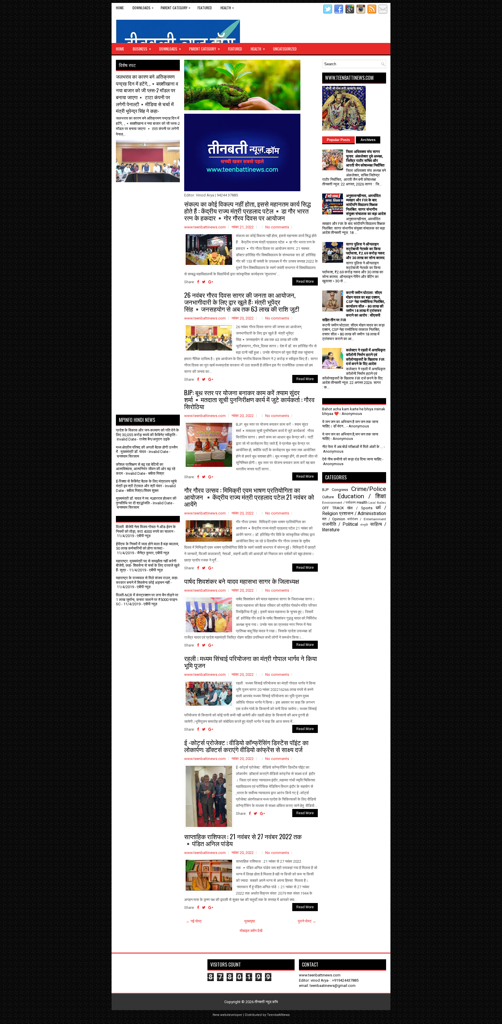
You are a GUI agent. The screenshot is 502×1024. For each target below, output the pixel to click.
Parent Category (175, 7)
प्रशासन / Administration (362, 513)
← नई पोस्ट (194, 921)
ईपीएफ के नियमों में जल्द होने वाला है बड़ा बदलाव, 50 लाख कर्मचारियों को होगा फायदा (147, 546)
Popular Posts (338, 140)
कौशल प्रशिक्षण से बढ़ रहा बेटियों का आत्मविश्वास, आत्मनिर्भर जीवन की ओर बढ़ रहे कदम (145, 469)
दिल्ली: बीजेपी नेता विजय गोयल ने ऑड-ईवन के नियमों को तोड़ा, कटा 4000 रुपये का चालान (146, 529)
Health (227, 7)
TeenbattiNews (278, 1015)
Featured (205, 7)
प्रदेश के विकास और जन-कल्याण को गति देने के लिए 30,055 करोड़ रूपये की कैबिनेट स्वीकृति (147, 432)
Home (120, 7)
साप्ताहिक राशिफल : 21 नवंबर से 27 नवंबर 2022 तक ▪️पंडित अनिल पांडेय (243, 840)
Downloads (142, 7)
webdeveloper (231, 1015)
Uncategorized (285, 49)
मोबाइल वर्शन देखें (251, 931)
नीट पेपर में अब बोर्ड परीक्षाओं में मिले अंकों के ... (352, 447)
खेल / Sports (359, 508)
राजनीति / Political (340, 524)
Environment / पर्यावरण (339, 503)
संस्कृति (364, 525)
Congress (340, 489)
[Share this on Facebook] (198, 282)
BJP (325, 489)
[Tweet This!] (203, 282)
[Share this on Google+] (211, 282)
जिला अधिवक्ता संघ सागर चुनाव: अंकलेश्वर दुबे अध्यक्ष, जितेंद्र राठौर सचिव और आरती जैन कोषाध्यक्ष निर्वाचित (365, 158)
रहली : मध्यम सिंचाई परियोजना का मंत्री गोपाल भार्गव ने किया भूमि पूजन (250, 662)
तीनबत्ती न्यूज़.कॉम (266, 1002)
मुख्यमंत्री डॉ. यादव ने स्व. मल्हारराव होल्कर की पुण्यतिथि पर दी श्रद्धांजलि (146, 500)
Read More (305, 281)
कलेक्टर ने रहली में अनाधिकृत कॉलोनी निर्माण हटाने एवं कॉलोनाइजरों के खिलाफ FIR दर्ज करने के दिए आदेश (365, 357)
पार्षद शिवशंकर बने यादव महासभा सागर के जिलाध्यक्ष (241, 580)
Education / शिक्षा (362, 496)
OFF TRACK (333, 508)
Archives (368, 140)
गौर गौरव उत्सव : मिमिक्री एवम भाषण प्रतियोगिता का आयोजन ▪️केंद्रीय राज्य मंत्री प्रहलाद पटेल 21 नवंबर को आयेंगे (249, 496)
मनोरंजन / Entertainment (366, 519)
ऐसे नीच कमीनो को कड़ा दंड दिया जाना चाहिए (351, 459)
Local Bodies (377, 503)
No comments (277, 227)
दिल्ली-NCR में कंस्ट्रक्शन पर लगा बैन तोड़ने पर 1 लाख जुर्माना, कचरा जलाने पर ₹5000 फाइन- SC (147, 599)
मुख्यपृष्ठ (249, 921)
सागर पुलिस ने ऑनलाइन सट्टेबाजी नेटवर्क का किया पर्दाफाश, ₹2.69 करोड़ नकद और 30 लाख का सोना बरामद (365, 251)
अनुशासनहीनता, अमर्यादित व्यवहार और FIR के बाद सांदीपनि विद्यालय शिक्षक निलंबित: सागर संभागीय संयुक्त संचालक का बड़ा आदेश (366, 205)
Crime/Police (368, 488)
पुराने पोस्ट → (307, 921)
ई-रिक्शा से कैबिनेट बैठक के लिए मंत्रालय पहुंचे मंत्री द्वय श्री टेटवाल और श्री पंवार (146, 483)
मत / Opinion (333, 519)
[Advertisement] (150, 196)
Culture (328, 497)
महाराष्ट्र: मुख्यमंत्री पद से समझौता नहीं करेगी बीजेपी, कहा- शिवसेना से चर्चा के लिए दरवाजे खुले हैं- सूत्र (148, 565)
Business (142, 49)
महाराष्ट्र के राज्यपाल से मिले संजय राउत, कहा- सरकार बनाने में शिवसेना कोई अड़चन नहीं (147, 580)
